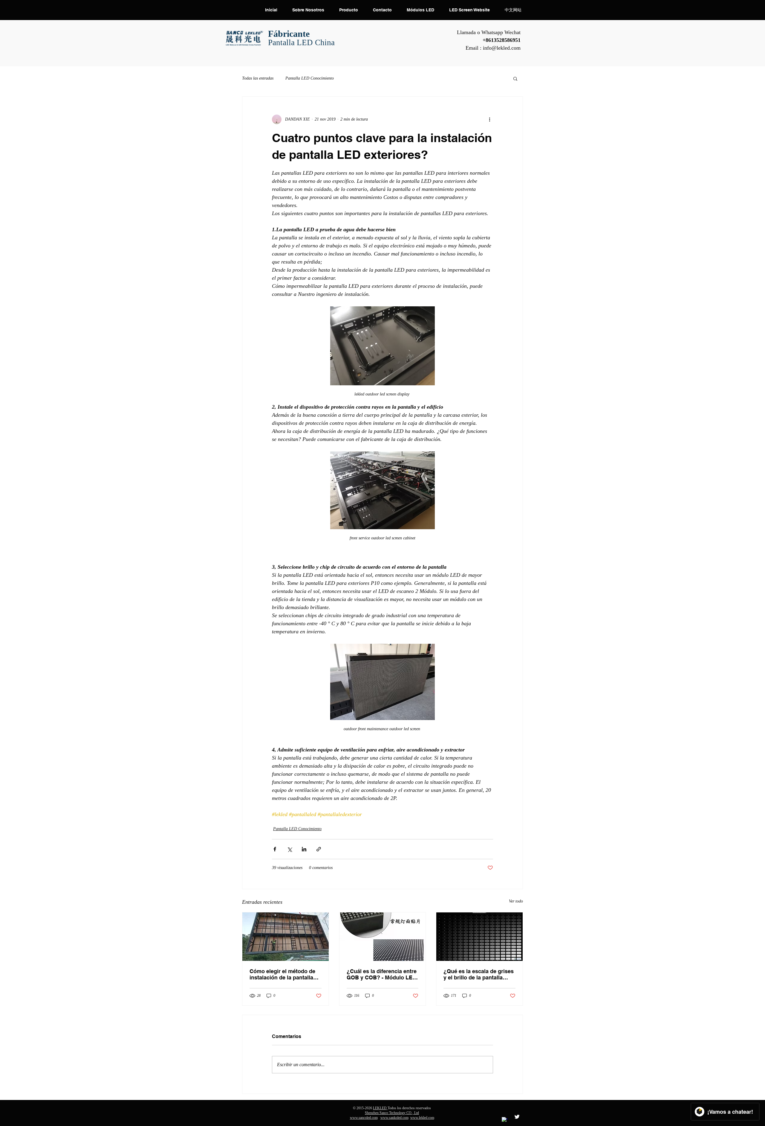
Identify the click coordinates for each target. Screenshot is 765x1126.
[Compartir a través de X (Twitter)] (289, 849)
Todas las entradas (257, 78)
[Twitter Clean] (517, 1117)
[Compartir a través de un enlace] (319, 849)
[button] (515, 78)
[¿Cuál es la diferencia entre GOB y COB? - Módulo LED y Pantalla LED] (382, 936)
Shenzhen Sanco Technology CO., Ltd (392, 1113)
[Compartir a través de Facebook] (275, 849)
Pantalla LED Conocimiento (309, 78)
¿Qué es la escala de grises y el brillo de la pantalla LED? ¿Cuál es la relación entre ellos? (478, 974)
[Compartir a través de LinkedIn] (304, 849)
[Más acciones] (489, 119)
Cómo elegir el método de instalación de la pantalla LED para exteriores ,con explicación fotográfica (282, 974)
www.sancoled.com (364, 1118)
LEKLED (380, 1108)
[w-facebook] (505, 1120)
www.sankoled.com (394, 1118)
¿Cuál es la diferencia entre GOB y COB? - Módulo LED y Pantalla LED (382, 974)
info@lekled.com (502, 48)
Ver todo (516, 901)
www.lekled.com (422, 1118)
